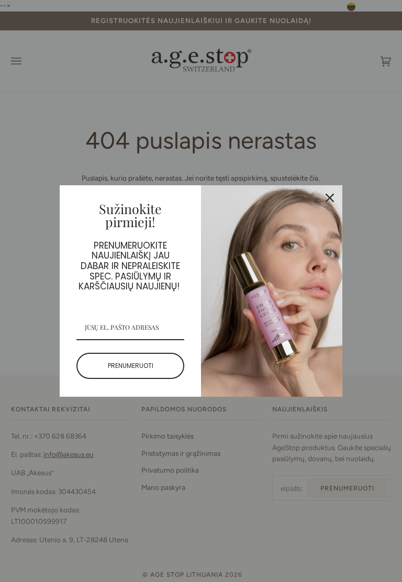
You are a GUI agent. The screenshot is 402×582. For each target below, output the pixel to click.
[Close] (329, 197)
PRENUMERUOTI (130, 365)
